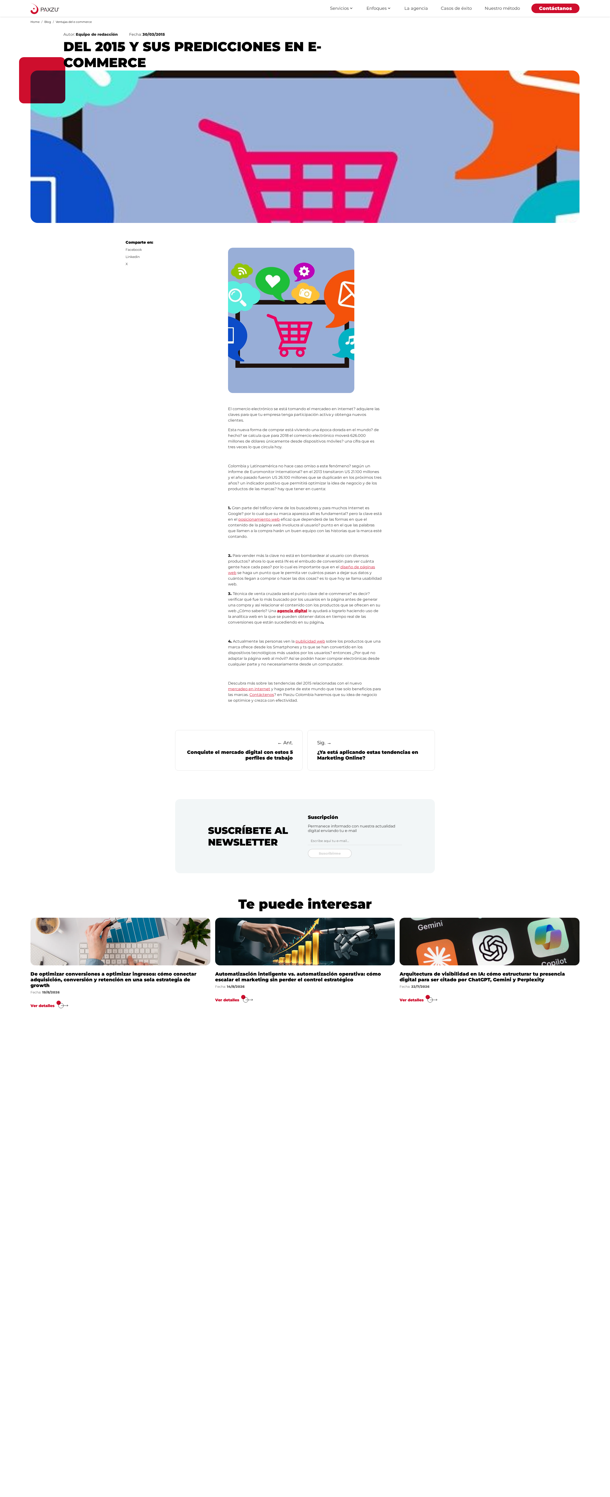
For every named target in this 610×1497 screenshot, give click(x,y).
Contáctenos (261, 694)
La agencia (416, 8)
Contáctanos (555, 8)
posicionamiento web (259, 519)
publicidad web (310, 641)
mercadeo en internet (249, 689)
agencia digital (292, 611)
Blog (47, 22)
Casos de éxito (456, 8)
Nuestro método (502, 8)
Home (35, 22)
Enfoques (376, 8)
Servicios (339, 8)
